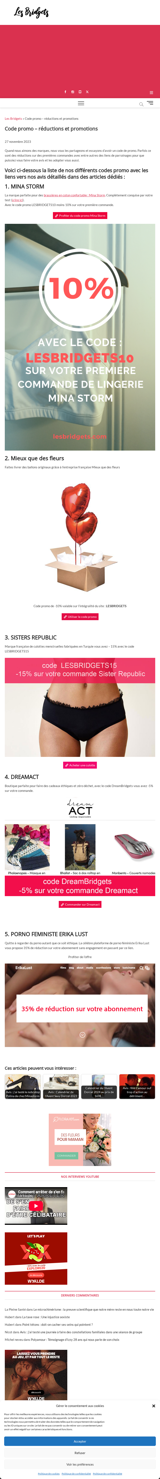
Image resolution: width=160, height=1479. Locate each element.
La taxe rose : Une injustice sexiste (46, 1317)
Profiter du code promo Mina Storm (82, 215)
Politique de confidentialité (76, 1473)
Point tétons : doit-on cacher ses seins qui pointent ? (57, 1324)
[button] (154, 1406)
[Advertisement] (80, 56)
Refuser (80, 1453)
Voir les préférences (80, 1464)
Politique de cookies (49, 1473)
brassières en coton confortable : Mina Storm (74, 195)
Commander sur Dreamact (82, 904)
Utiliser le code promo (82, 616)
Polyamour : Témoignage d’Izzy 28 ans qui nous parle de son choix (75, 1339)
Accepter (80, 1441)
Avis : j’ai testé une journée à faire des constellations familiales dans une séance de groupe (81, 1332)
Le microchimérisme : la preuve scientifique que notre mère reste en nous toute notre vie (94, 1309)
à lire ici (17, 200)
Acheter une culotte (82, 765)
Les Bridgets (13, 118)
